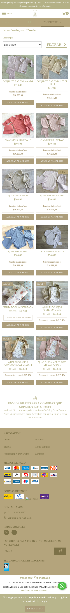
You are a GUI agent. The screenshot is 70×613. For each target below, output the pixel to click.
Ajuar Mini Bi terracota (18, 139)
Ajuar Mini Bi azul (18, 251)
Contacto (39, 454)
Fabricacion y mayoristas (16, 454)
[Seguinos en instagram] (6, 532)
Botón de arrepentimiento (35, 591)
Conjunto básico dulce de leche (52, 82)
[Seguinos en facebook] (14, 532)
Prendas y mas (18, 30)
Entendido (35, 608)
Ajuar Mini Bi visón (18, 195)
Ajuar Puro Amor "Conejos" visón (52, 308)
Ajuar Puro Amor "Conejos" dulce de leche (18, 363)
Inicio (6, 30)
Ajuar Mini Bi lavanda (52, 195)
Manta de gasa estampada (18, 307)
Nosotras (39, 439)
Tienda (7, 446)
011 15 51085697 (16, 512)
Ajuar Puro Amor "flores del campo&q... (52, 363)
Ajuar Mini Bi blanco (52, 251)
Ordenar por (8, 37)
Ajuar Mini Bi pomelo (52, 139)
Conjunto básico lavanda (18, 81)
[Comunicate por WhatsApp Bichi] (62, 586)
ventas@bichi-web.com (20, 518)
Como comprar (42, 446)
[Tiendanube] (35, 579)
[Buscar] (29, 22)
